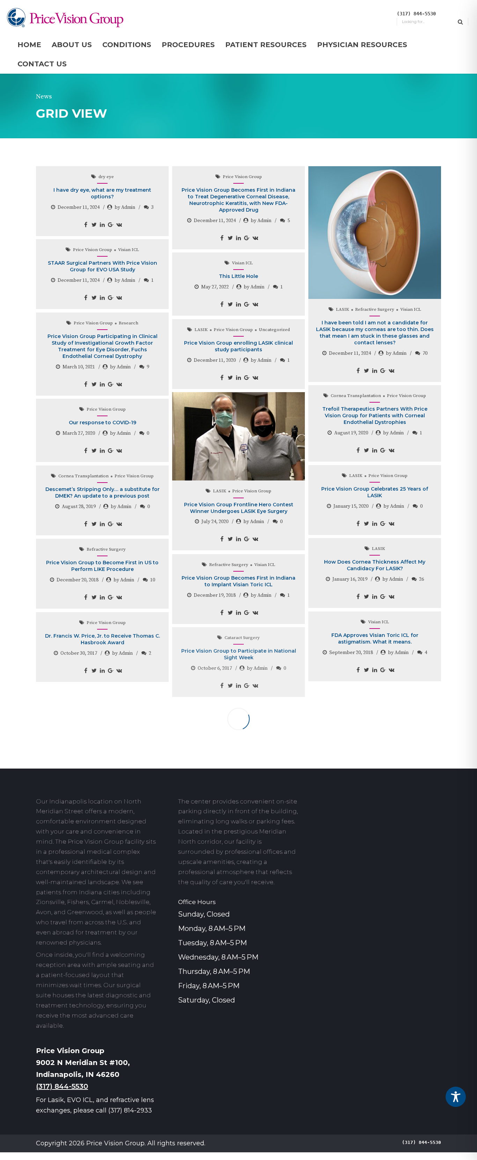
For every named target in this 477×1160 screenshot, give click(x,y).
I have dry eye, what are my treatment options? (102, 193)
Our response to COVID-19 (102, 422)
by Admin (125, 207)
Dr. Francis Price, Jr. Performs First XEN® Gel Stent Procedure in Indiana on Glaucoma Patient (102, 715)
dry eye (106, 176)
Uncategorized (274, 329)
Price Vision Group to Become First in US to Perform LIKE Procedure (102, 565)
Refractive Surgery (374, 309)
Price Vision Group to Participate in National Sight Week (238, 654)
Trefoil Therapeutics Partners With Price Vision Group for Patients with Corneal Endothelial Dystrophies (374, 415)
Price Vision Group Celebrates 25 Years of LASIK (374, 492)
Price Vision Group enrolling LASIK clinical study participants (238, 346)
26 (421, 579)
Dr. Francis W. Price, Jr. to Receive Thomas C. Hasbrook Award (102, 639)
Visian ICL (410, 309)
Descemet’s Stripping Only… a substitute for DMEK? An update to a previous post (102, 492)
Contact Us (42, 64)
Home (29, 45)
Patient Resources (266, 45)
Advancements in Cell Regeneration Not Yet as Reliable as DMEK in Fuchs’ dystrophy (374, 711)
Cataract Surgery (242, 637)
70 (425, 353)
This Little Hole (238, 276)
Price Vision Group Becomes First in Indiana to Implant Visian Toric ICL (238, 581)
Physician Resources (362, 45)
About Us (72, 45)
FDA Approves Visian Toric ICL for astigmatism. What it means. (374, 638)
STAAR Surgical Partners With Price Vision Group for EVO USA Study (102, 266)
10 (152, 580)
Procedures (188, 45)
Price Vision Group (242, 176)
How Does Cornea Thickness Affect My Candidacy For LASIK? (374, 565)
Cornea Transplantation (356, 395)
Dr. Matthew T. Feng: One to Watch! (238, 724)
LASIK (342, 309)
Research (128, 323)
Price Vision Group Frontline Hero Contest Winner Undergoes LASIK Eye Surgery (238, 507)
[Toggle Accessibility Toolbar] (456, 1097)
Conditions (126, 45)
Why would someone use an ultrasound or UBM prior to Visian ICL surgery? (102, 792)
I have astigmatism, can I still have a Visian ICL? (239, 794)
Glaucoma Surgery (106, 695)
